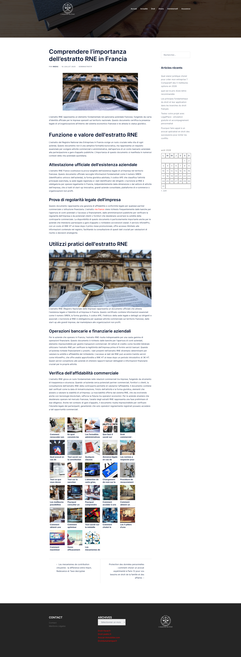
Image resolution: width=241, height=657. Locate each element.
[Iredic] (68, 8)
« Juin (164, 190)
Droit (153, 9)
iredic (55, 67)
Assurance (185, 9)
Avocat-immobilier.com (109, 637)
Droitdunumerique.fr (107, 641)
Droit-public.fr (104, 634)
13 (176, 171)
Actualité (144, 9)
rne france (99, 209)
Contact (53, 622)
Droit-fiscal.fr (104, 630)
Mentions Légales (57, 626)
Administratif (172, 9)
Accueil (134, 9)
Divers (161, 9)
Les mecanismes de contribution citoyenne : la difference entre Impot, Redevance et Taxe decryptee (74, 567)
